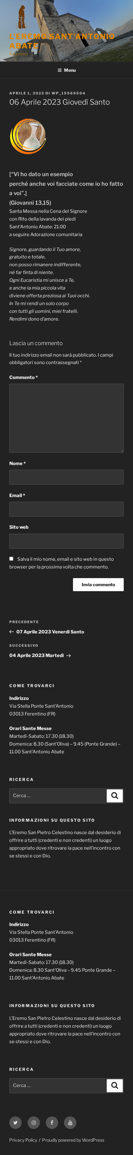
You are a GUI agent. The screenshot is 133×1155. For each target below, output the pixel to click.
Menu (70, 70)
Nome (17, 463)
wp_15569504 (69, 93)
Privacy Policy (23, 1140)
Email (17, 495)
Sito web (18, 527)
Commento (23, 377)
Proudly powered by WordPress (73, 1140)
